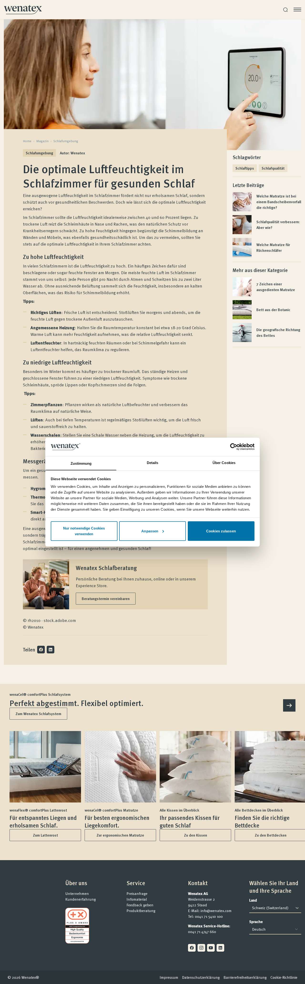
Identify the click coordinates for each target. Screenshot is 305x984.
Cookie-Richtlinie (283, 977)
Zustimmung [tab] (81, 463)
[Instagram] (201, 948)
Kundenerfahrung (80, 899)
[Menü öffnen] (297, 9)
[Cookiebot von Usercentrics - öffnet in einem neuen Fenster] (233, 446)
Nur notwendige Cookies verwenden (84, 531)
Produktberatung (141, 910)
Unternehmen (77, 893)
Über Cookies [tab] (224, 462)
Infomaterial (137, 899)
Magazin (42, 141)
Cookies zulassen (221, 531)
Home (27, 141)
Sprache (256, 921)
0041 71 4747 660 (202, 931)
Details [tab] (152, 462)
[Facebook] (192, 948)
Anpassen (149, 531)
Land (253, 900)
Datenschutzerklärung (201, 977)
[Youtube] (211, 948)
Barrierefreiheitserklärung (245, 977)
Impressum (169, 977)
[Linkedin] (220, 948)
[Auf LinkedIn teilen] (50, 649)
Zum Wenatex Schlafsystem (38, 714)
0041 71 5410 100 (209, 916)
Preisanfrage (137, 893)
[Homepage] (23, 9)
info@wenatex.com (216, 910)
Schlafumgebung (65, 141)
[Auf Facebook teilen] (41, 649)
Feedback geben (140, 905)
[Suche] (285, 9)
